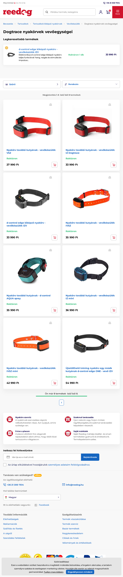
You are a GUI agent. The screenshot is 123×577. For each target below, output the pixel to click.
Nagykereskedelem (72, 533)
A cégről (7, 533)
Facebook (44, 505)
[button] (117, 12)
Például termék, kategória (64, 12)
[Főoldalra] (17, 12)
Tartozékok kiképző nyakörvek (47, 24)
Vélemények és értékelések (76, 542)
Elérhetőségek (11, 519)
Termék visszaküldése (74, 519)
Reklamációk (10, 524)
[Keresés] (46, 12)
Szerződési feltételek (14, 538)
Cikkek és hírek (70, 538)
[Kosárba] (54, 164)
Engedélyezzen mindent (80, 572)
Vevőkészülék (73, 24)
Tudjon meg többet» (54, 572)
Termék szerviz (70, 524)
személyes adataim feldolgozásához (69, 464)
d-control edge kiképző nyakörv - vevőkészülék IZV (38, 51)
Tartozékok (23, 24)
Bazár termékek (70, 528)
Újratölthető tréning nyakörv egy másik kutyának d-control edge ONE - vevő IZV (89, 369)
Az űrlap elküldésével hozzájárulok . (49, 464)
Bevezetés (8, 24)
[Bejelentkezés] (100, 12)
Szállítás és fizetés (13, 528)
